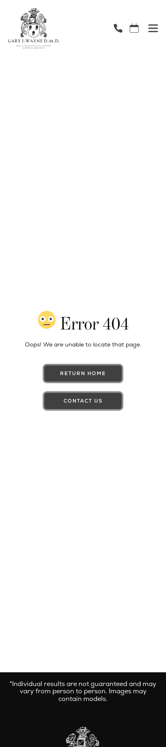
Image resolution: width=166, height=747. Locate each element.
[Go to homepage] (51, 28)
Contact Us (83, 401)
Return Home (83, 373)
